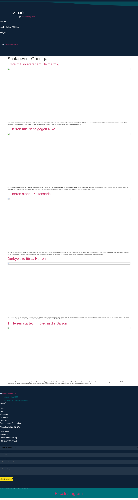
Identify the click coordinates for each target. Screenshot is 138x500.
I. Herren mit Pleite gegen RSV (31, 129)
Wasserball (4, 414)
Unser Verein (5, 420)
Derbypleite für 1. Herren (27, 259)
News (2, 411)
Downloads (4, 432)
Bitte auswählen (6, 445)
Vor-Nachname (6, 459)
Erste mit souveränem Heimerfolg (33, 64)
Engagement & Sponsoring (10, 423)
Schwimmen (4, 417)
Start (2, 408)
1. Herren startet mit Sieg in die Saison (37, 323)
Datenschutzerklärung (8, 438)
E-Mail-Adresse (6, 452)
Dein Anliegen (5, 466)
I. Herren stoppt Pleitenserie (29, 194)
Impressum (4, 435)
